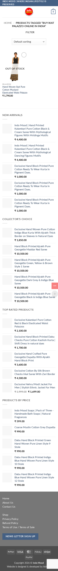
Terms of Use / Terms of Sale (18, 527)
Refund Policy (10, 523)
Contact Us (8, 506)
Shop (5, 515)
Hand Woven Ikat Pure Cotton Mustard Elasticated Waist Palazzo (14, 90)
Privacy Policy (10, 519)
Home (8, 23)
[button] (4, 12)
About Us (7, 502)
